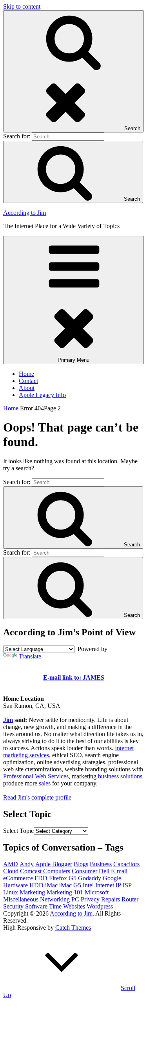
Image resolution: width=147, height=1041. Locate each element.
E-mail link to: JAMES (73, 677)
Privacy (90, 899)
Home (26, 373)
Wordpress (100, 906)
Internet (104, 885)
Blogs (81, 864)
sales (45, 783)
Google (112, 878)
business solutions (120, 776)
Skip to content (21, 6)
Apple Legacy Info (42, 395)
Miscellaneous (20, 899)
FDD (40, 878)
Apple (43, 864)
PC (75, 899)
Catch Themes (73, 927)
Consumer (84, 871)
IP (118, 885)
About (26, 387)
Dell (104, 871)
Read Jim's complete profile (37, 797)
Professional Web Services (36, 776)
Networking (55, 899)
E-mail (119, 871)
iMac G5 (70, 885)
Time (55, 906)
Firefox (58, 878)
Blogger (62, 864)
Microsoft (97, 892)
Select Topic (18, 830)
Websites (74, 906)
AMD (10, 864)
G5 (72, 878)
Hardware (15, 885)
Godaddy (89, 878)
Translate (30, 656)
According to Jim (24, 212)
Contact (28, 380)
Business (101, 864)
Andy (27, 864)
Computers (56, 871)
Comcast (31, 871)
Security (13, 906)
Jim (8, 719)
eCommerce (18, 878)
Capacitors (126, 864)
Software (36, 906)
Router (130, 899)
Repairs (110, 899)
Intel (88, 885)
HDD (36, 885)
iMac (51, 885)
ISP (127, 885)
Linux (10, 892)
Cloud (10, 871)
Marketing (32, 892)
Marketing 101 (65, 892)
